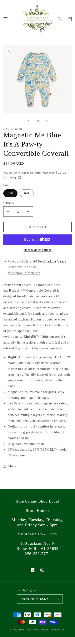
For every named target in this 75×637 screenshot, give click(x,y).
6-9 (26, 193)
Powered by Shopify (55, 630)
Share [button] (12, 466)
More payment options (37, 249)
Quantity (8, 203)
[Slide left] (28, 121)
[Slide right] (46, 121)
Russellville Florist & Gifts (32, 630)
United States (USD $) (35, 598)
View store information (24, 273)
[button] (5, 19)
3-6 (10, 193)
